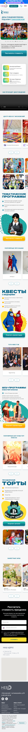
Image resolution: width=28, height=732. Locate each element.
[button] (14, 53)
